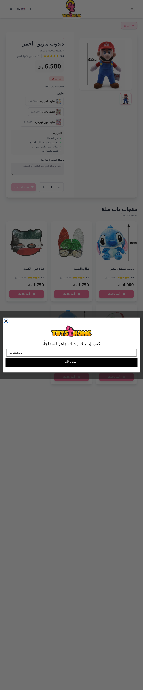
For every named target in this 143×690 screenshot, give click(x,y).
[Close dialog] (6, 321)
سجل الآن (70, 361)
